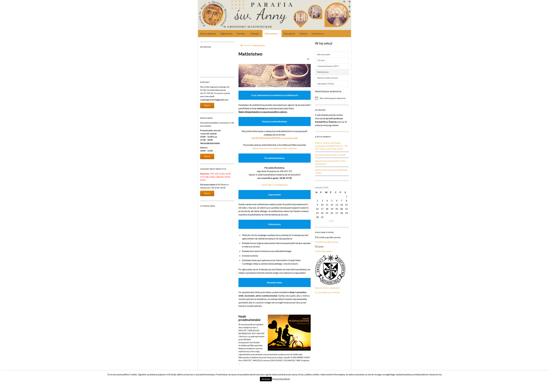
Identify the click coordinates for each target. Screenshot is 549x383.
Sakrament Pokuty (325, 84)
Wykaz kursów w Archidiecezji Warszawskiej (274, 148)
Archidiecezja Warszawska (326, 242)
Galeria (303, 33)
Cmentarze (318, 33)
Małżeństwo (323, 72)
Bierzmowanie (323, 54)
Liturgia (254, 33)
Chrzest (321, 60)
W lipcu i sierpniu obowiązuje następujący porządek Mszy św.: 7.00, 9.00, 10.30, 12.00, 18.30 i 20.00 (331, 146)
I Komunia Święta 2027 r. (328, 66)
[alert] (332, 98)
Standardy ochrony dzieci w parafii (330, 155)
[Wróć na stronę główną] (274, 15)
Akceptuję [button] (266, 379)
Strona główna (208, 33)
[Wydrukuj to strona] (308, 58)
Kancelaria (289, 33)
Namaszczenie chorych (327, 78)
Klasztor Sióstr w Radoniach (327, 288)
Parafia (241, 33)
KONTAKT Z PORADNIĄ (275, 184)
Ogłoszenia (226, 33)
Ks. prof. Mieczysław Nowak (327, 292)
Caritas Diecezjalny (323, 251)
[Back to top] (542, 376)
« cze (331, 220)
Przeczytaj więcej (281, 379)
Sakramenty (271, 33)
